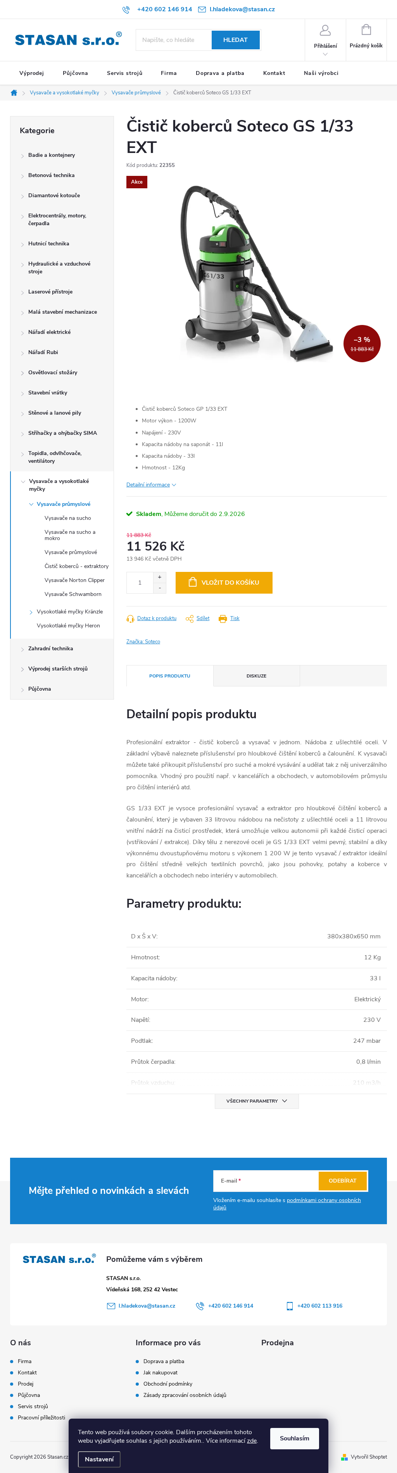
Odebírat (343, 1181)
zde (252, 1441)
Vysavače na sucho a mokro (70, 535)
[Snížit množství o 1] (159, 588)
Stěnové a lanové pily (54, 413)
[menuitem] (32, 73)
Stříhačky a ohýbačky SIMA (62, 433)
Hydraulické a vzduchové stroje (59, 267)
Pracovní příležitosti (41, 1418)
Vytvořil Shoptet (369, 1457)
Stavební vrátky (47, 392)
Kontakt (27, 1373)
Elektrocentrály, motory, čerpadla (57, 219)
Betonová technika (51, 175)
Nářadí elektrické (49, 332)
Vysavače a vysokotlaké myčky (59, 485)
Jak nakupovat (160, 1372)
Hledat (235, 40)
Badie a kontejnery (51, 155)
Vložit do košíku (230, 582)
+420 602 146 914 (230, 1306)
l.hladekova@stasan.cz (147, 1306)
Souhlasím (294, 1438)
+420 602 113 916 (319, 1306)
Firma (24, 1361)
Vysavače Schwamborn (73, 594)
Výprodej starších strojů (58, 668)
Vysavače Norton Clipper (75, 580)
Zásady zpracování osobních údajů (184, 1395)
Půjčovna (39, 689)
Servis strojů (33, 1407)
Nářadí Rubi (43, 352)
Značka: (143, 641)
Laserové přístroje (50, 291)
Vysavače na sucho (68, 518)
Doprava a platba (163, 1361)
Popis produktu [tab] (169, 676)
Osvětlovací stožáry (52, 372)
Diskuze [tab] (256, 676)
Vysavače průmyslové (63, 504)
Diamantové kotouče (54, 195)
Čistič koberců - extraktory (77, 566)
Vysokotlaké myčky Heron (68, 625)
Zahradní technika (50, 648)
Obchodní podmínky (167, 1384)
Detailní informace (148, 484)
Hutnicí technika (48, 243)
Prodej (25, 1384)
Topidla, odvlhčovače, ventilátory (54, 457)
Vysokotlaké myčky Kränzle (70, 611)
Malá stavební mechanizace (62, 312)
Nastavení (99, 1459)
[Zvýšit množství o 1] (159, 577)
